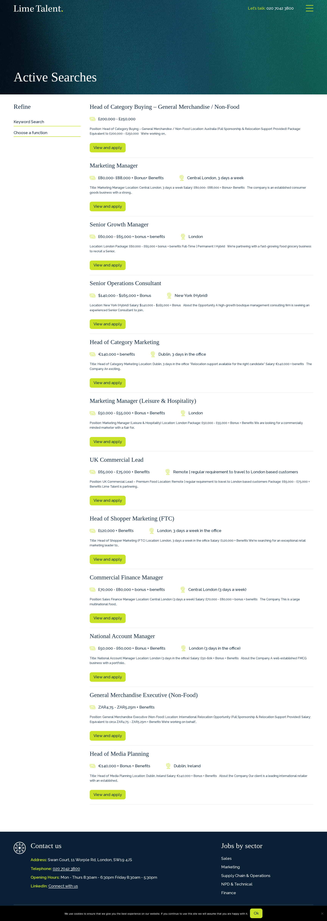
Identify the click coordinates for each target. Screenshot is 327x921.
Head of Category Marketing (124, 342)
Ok (256, 913)
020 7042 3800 (66, 868)
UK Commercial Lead (116, 459)
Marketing (230, 867)
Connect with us (63, 886)
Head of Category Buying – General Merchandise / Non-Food (164, 106)
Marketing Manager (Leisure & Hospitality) (143, 400)
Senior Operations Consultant (125, 283)
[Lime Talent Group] (38, 8)
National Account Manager (122, 636)
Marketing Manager (114, 165)
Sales (226, 858)
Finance (228, 892)
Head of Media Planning (119, 753)
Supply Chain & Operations (245, 875)
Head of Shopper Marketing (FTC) (132, 518)
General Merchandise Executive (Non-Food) (144, 695)
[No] (322, 913)
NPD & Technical (236, 884)
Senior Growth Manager (119, 224)
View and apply (107, 147)
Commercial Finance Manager (126, 577)
